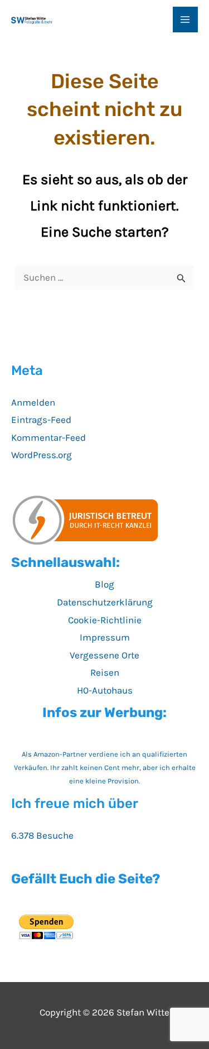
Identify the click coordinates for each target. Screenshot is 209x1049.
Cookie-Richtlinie (105, 619)
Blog (104, 584)
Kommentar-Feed (48, 437)
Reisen (104, 672)
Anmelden (33, 402)
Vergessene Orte (104, 655)
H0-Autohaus (105, 690)
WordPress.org (41, 454)
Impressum (105, 637)
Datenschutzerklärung (105, 602)
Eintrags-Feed (41, 419)
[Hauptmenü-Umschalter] (185, 19)
